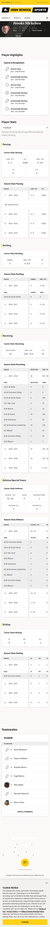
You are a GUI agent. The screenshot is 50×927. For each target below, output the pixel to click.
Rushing (13, 132)
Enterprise (10, 419)
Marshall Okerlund (20, 793)
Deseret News (6, 2)
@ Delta (9, 387)
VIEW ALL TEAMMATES (25, 812)
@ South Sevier (12, 297)
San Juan (9, 403)
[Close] (47, 883)
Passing (5, 132)
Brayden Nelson (19, 767)
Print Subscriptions (42, 2)
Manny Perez (17, 802)
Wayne (8, 441)
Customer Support (36, 851)
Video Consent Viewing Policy (32, 911)
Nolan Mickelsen (19, 749)
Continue (25, 922)
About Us (9, 851)
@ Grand (9, 414)
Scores (27, 18)
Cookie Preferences (25, 847)
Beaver (8, 408)
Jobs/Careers (11, 854)
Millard (8, 430)
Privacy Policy (24, 844)
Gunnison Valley (13, 392)
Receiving (22, 132)
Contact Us (20, 851)
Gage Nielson (17, 776)
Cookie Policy (39, 844)
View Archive (40, 854)
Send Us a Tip (26, 854)
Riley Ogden (17, 785)
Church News (17, 2)
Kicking (12, 135)
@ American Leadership (15, 425)
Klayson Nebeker (19, 758)
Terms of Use (9, 844)
